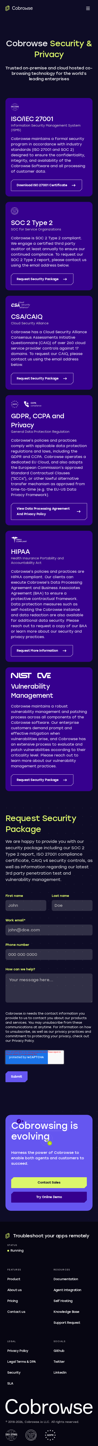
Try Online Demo (49, 1197)
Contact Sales (49, 1182)
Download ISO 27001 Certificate (42, 185)
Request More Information (37, 651)
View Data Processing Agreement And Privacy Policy (43, 511)
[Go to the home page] (19, 8)
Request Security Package (38, 279)
